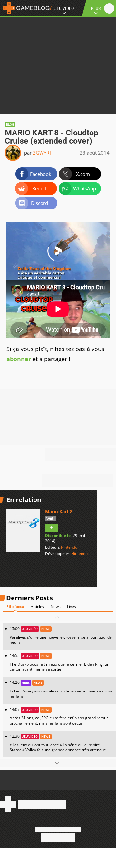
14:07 (59, 716)
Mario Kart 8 (58, 512)
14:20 (61, 689)
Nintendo (69, 547)
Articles (37, 606)
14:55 (59, 662)
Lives (71, 606)
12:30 (58, 743)
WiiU (50, 518)
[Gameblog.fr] (26, 8)
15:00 (61, 635)
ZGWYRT (42, 152)
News (56, 606)
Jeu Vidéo (64, 8)
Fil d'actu (15, 606)
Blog (10, 124)
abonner (18, 359)
